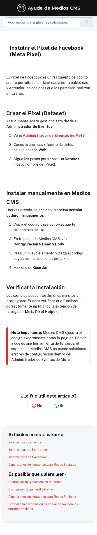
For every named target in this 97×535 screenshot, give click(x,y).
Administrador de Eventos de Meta (54, 135)
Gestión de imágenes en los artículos (34, 482)
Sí (61, 405)
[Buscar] (86, 22)
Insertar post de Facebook (27, 457)
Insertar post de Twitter (25, 442)
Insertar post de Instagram (27, 450)
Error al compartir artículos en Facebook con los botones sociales (43, 506)
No (39, 405)
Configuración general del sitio (30, 489)
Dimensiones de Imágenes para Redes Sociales (42, 464)
